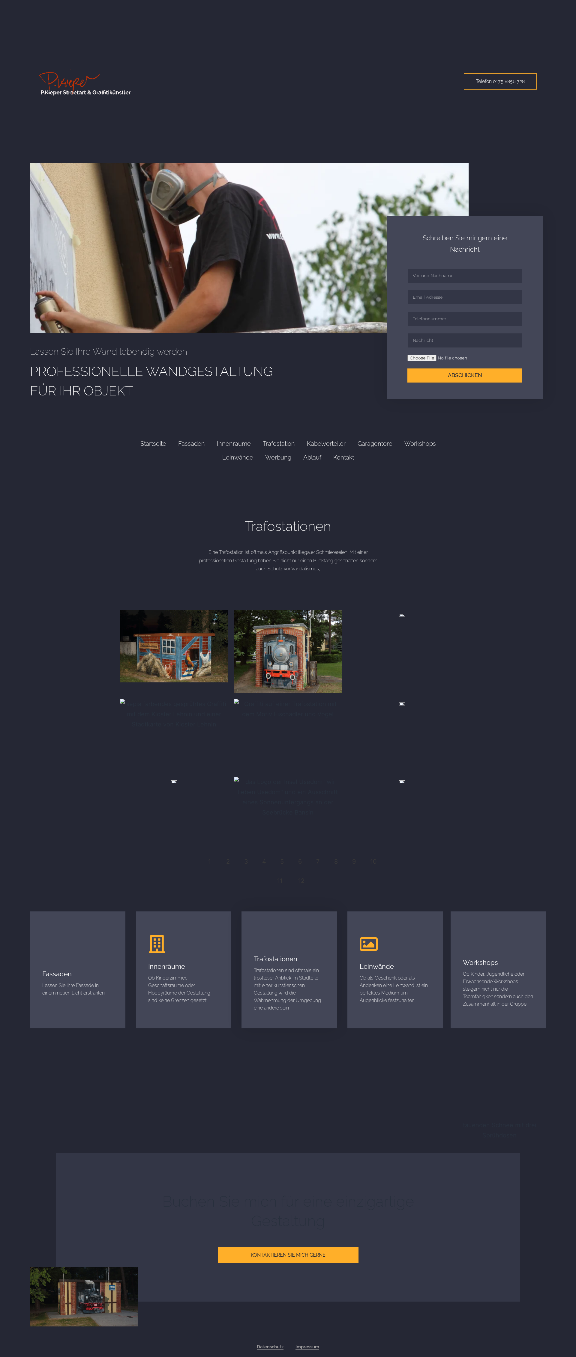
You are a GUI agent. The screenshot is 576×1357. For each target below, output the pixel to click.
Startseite (153, 443)
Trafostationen (275, 959)
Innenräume (166, 966)
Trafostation (279, 443)
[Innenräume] (157, 944)
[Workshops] (472, 941)
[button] (301, 880)
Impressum (307, 1347)
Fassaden (191, 443)
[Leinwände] (369, 944)
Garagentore (375, 443)
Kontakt (343, 457)
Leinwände (237, 457)
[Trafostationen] (263, 937)
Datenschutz (270, 1347)
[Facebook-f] (293, 1331)
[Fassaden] (51, 952)
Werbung (278, 457)
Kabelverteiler (326, 443)
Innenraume (234, 443)
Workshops (420, 443)
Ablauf (312, 457)
